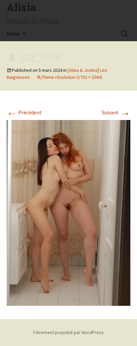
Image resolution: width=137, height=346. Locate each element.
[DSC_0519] (68, 212)
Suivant (116, 112)
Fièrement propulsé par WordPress (68, 332)
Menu (13, 33)
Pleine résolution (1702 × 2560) (72, 77)
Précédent (24, 112)
